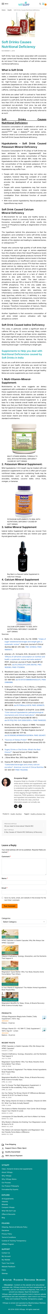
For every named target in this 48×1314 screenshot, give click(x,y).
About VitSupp (7, 1172)
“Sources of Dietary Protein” (16, 740)
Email (4, 888)
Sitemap (5, 1273)
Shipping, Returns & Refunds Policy (14, 1227)
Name (5, 878)
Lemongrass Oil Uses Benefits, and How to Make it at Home (23, 1116)
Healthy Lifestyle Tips (37, 814)
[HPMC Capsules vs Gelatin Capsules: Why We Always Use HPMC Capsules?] (24, 934)
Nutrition (19, 814)
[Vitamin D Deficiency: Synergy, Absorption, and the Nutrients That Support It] (24, 950)
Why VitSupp (6, 1176)
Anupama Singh (21, 778)
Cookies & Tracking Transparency (14, 1241)
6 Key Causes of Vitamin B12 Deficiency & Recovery (23, 832)
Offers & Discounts (8, 1214)
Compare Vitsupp (8, 1207)
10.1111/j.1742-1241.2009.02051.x (19, 720)
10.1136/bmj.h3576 (24, 705)
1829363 (8, 667)
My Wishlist (6, 1260)
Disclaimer (5, 1230)
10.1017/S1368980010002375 (29, 680)
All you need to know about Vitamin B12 (18, 826)
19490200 (42, 720)
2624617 (42, 735)
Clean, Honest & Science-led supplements (17, 1169)
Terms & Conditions (9, 1237)
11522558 (23, 770)
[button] (43, 4)
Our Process (6, 1182)
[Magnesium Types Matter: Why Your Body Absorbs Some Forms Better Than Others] (24, 966)
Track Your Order (8, 1263)
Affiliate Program (8, 1244)
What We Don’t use (9, 1211)
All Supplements (8, 1199)
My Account (6, 1256)
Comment (6, 856)
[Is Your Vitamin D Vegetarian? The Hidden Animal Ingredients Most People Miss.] (24, 981)
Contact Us (6, 1253)
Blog (3, 1218)
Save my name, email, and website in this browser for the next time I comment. (25, 899)
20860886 (9, 682)
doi (13, 665)
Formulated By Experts (10, 1189)
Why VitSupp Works (9, 1179)
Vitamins (5, 1201)
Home (3, 10)
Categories (6, 918)
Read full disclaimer (32, 1292)
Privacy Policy (7, 1234)
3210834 (33, 647)
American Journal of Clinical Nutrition (29, 767)
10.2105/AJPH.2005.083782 (26, 665)
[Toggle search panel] (40, 4)
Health (9, 10)
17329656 (20, 667)
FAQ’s (4, 1270)
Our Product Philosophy (10, 1186)
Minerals (5, 1204)
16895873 (8, 650)
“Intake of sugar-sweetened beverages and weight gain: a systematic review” (25, 641)
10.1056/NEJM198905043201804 (20, 735)
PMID (39, 647)
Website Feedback (8, 1266)
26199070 (40, 705)
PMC (27, 647)
